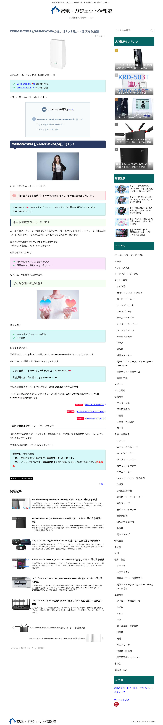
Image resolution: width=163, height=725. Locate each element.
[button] (152, 30)
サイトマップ (120, 700)
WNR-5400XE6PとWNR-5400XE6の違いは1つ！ (60, 119)
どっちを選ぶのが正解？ (49, 129)
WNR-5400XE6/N (94, 404)
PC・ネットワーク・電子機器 (22, 478)
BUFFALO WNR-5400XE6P (90, 411)
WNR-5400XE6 (25, 84)
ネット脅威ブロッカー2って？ (52, 124)
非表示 (70, 110)
